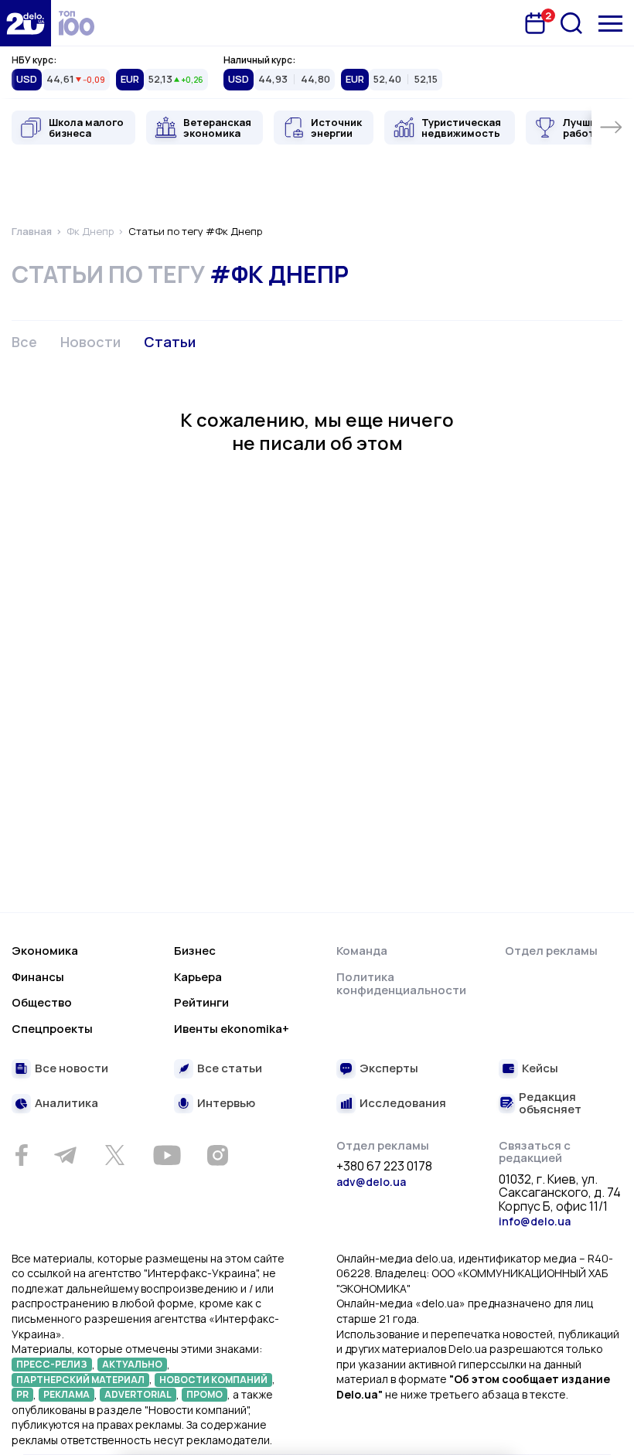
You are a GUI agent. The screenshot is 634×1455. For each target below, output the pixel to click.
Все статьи (229, 1068)
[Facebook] (21, 1155)
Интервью (226, 1103)
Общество (42, 1002)
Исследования (403, 1103)
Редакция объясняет (550, 1103)
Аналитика (66, 1103)
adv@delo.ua (371, 1182)
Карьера (198, 977)
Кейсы (540, 1068)
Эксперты (389, 1068)
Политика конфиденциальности (401, 984)
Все (24, 341)
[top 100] (76, 23)
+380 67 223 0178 (384, 1167)
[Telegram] (65, 1155)
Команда (361, 950)
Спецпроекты (52, 1029)
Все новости (71, 1068)
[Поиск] (571, 23)
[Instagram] (217, 1155)
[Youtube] (166, 1155)
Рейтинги (201, 1002)
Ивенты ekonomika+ (231, 1029)
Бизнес (195, 950)
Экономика (45, 950)
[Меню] (610, 23)
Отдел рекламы (551, 950)
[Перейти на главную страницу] (25, 23)
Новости (90, 341)
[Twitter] (114, 1155)
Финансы (38, 977)
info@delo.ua (535, 1221)
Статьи (170, 341)
